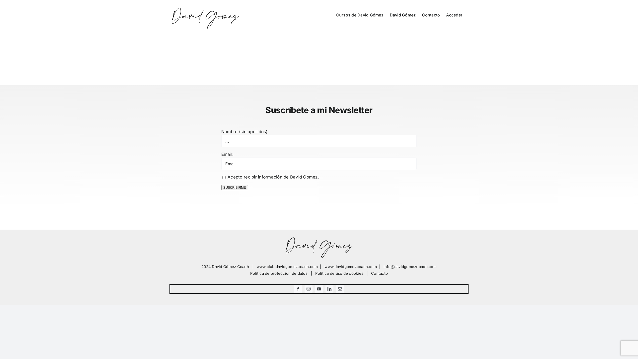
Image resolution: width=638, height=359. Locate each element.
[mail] (340, 289)
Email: (227, 154)
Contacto (379, 273)
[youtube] (319, 289)
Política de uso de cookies (339, 273)
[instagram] (309, 289)
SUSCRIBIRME (234, 187)
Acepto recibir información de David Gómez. (272, 177)
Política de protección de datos (279, 273)
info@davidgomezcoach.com (410, 266)
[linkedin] (329, 289)
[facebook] (298, 289)
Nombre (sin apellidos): (245, 131)
